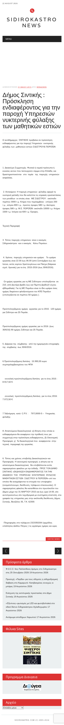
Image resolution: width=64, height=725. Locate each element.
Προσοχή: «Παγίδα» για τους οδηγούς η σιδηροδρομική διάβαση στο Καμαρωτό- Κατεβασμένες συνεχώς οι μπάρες (32, 583)
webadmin (42, 87)
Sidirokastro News (32, 22)
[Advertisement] (32, 61)
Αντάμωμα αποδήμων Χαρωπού (21, 617)
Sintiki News (53, 539)
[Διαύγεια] (32, 687)
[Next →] (58, 551)
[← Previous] (6, 551)
